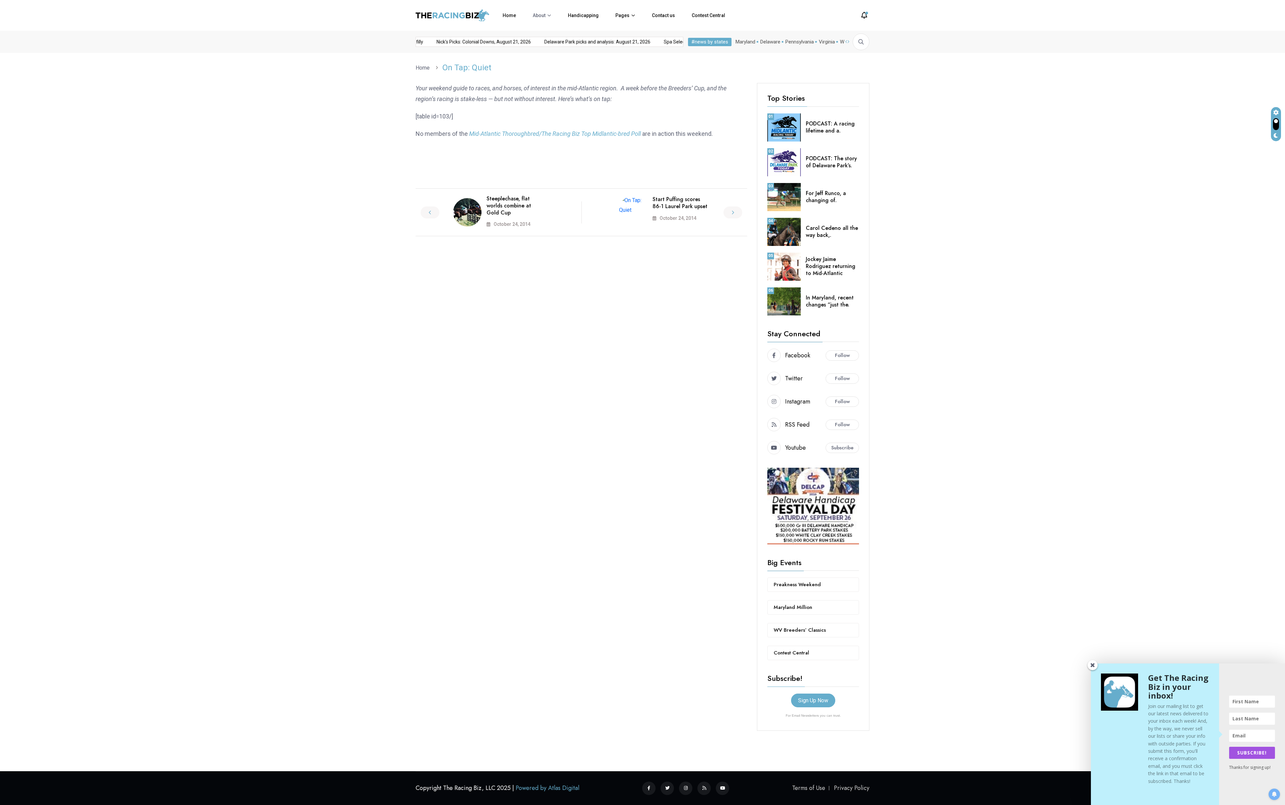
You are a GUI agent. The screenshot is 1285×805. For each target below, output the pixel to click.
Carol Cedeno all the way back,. (832, 231)
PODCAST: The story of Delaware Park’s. (831, 162)
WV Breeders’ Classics (800, 630)
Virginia (827, 42)
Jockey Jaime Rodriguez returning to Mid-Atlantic (830, 266)
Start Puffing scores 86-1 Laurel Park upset (680, 202)
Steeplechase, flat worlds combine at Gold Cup (509, 205)
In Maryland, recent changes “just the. (830, 301)
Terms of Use (808, 788)
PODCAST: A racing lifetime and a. (830, 127)
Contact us (663, 15)
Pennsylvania (799, 42)
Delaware (770, 42)
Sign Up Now (813, 700)
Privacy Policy (851, 788)
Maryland (745, 42)
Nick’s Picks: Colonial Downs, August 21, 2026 (469, 41)
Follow (842, 355)
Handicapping (583, 15)
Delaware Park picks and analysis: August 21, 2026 (583, 41)
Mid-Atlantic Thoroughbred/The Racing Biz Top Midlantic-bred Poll (555, 133)
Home (509, 15)
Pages (622, 15)
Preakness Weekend (797, 584)
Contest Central (708, 15)
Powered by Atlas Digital (547, 788)
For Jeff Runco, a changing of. (826, 196)
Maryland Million (793, 607)
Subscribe (842, 447)
